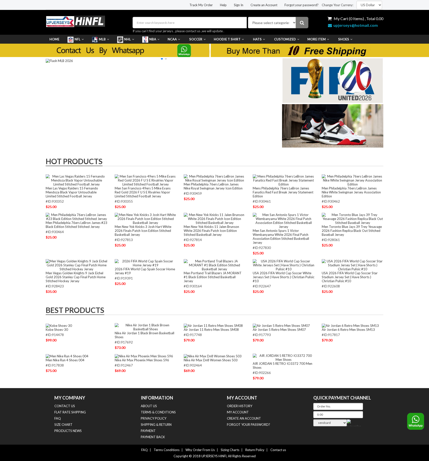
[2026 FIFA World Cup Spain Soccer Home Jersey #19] (145, 263)
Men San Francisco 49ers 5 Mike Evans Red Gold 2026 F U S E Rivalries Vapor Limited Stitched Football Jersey (143, 192)
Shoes (343, 39)
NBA (152, 39)
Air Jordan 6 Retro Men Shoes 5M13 (348, 330)
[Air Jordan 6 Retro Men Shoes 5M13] (350, 325)
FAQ (57, 418)
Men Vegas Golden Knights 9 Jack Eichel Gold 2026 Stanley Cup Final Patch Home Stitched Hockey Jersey (76, 277)
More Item (316, 39)
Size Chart (63, 425)
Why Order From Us (200, 450)
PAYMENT (148, 431)
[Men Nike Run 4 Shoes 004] (67, 356)
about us (149, 406)
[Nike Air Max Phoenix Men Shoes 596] (144, 356)
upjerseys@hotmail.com (355, 25)
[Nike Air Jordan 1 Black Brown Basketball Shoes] (145, 327)
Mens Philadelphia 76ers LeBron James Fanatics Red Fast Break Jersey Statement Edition (283, 192)
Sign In (238, 5)
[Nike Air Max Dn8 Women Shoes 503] (213, 356)
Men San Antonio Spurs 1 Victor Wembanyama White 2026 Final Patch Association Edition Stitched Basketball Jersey (281, 237)
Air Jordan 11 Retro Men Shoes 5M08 (211, 330)
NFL (77, 39)
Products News (68, 431)
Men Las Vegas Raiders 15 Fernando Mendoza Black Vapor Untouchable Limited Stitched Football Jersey (72, 192)
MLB (102, 39)
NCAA (172, 39)
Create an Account (263, 5)
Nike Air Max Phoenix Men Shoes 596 (142, 360)
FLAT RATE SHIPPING (70, 412)
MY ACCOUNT (238, 412)
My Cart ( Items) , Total (358, 18)
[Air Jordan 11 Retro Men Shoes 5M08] (213, 325)
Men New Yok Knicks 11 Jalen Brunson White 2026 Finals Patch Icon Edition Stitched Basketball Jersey (211, 231)
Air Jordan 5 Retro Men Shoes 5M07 (279, 330)
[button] (162, 59)
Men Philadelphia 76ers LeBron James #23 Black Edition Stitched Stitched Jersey (76, 225)
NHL (127, 39)
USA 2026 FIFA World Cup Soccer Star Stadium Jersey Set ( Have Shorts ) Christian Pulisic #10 (350, 277)
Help (223, 5)
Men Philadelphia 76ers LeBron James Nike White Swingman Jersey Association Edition (351, 192)
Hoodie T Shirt (227, 39)
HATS (257, 39)
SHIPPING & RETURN (156, 425)
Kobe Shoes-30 (57, 330)
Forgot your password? (302, 5)
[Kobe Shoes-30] (59, 325)
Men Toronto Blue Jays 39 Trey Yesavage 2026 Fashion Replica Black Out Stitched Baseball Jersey (352, 231)
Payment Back (153, 437)
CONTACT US (64, 406)
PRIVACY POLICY (153, 418)
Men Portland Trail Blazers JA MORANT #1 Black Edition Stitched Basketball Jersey (213, 277)
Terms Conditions (166, 450)
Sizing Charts (230, 450)
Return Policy (254, 450)
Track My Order (201, 5)
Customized (285, 39)
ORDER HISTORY (239, 406)
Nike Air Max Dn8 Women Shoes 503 (211, 360)
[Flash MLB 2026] (59, 60)
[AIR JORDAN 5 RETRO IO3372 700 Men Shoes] (283, 357)
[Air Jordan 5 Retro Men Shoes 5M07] (281, 325)
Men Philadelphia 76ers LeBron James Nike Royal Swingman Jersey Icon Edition (213, 186)
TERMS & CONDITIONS (158, 412)
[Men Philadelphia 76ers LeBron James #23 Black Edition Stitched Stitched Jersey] (76, 216)
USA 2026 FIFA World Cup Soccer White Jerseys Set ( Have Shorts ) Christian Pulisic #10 (283, 277)
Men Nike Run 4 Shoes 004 (65, 360)
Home (54, 39)
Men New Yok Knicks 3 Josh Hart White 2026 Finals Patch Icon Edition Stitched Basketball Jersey (143, 231)
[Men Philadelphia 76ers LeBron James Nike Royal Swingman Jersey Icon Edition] (214, 178)
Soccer (195, 39)
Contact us (278, 450)
